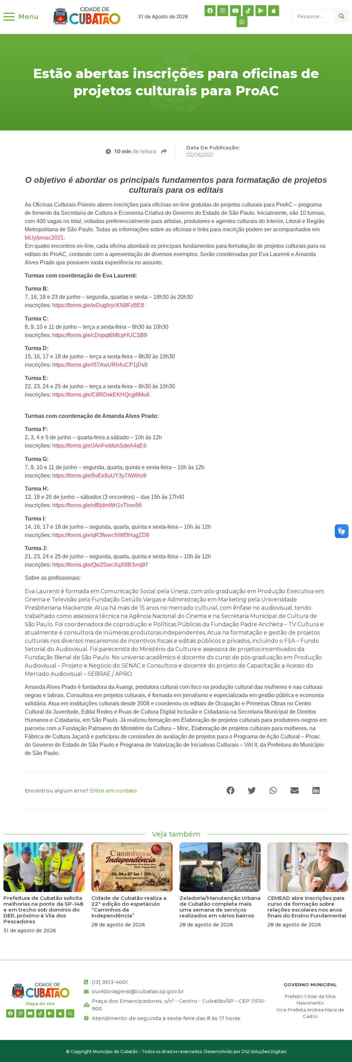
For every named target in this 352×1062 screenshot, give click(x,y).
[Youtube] (235, 10)
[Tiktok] (248, 10)
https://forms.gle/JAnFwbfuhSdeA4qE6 (99, 446)
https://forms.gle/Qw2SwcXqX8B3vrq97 (100, 565)
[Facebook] (210, 10)
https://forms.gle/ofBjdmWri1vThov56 (97, 505)
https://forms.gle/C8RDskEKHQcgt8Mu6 (101, 395)
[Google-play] (260, 10)
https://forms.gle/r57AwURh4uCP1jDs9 (99, 365)
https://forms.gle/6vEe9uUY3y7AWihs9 (99, 476)
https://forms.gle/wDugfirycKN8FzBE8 (98, 305)
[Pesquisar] (341, 16)
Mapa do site (40, 1003)
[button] (231, 790)
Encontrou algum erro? (81, 790)
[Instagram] (222, 10)
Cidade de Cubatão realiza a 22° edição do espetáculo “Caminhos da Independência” (128, 907)
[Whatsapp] (242, 21)
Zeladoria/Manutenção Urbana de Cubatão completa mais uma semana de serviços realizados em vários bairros (220, 907)
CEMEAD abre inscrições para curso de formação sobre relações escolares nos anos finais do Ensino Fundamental (306, 907)
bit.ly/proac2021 (44, 238)
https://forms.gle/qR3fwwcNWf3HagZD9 (100, 535)
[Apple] (273, 10)
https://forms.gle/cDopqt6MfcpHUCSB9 (99, 335)
